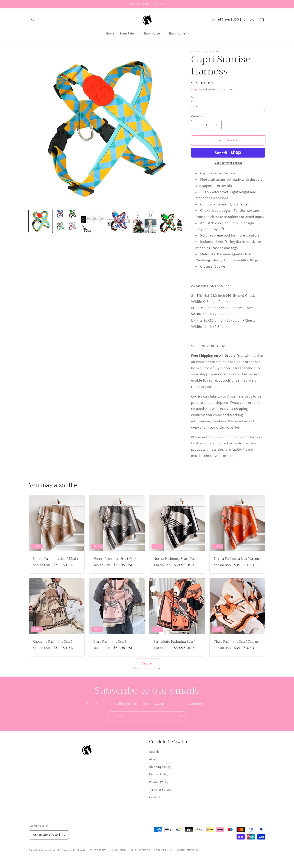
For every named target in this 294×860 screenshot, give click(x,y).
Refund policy (98, 850)
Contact (154, 797)
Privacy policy (118, 850)
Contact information (187, 850)
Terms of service (140, 850)
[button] (33, 20)
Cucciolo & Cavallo (50, 850)
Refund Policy (158, 774)
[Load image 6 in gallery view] (171, 221)
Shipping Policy (160, 767)
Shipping (197, 89)
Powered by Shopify (73, 850)
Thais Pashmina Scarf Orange (236, 642)
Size (193, 97)
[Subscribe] (181, 716)
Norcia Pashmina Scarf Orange (237, 559)
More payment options (228, 162)
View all (147, 663)
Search (154, 752)
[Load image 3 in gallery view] (93, 221)
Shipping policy (163, 850)
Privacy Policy (158, 782)
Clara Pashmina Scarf (109, 642)
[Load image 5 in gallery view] (144, 221)
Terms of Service (160, 790)
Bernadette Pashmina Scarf (174, 642)
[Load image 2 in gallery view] (67, 221)
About (153, 759)
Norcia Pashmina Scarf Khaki (55, 559)
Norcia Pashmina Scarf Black (176, 559)
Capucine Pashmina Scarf (52, 642)
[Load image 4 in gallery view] (119, 221)
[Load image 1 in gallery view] (41, 221)
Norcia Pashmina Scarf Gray (114, 559)
